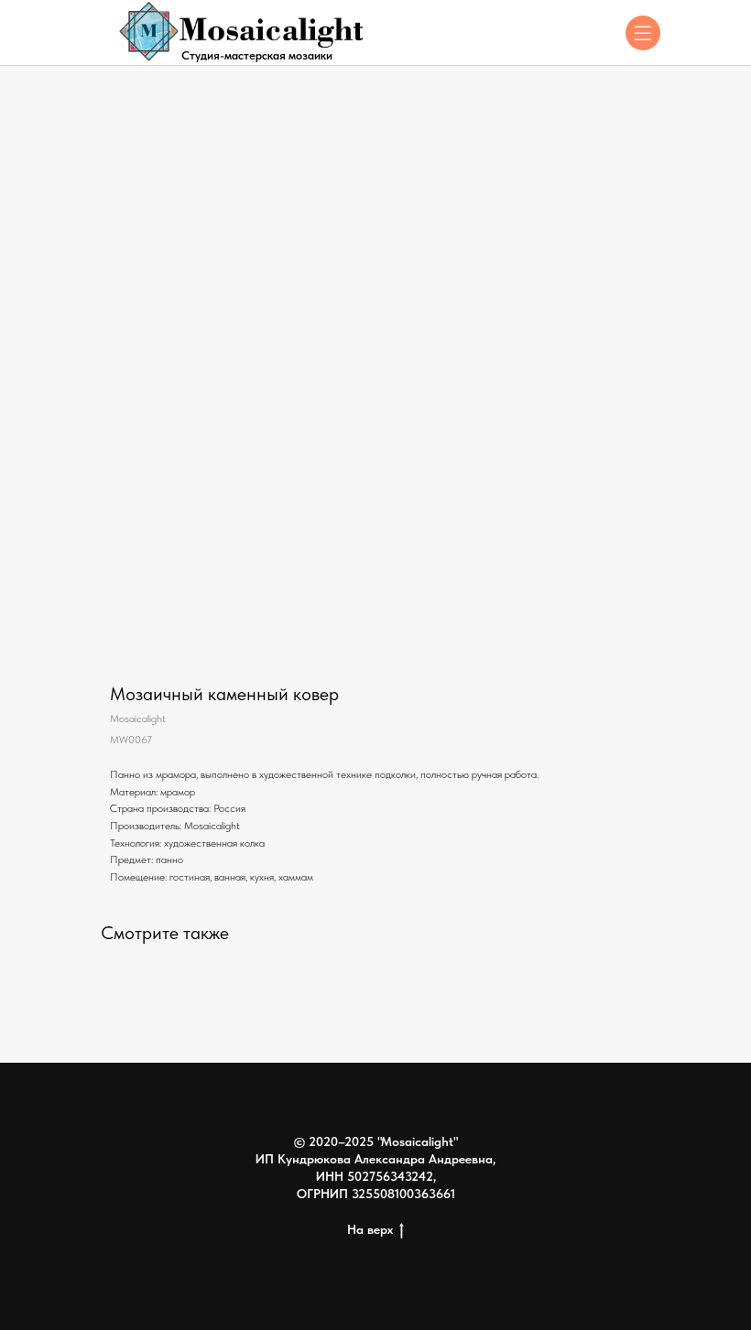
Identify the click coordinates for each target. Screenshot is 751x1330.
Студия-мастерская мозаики (256, 55)
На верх (370, 1229)
